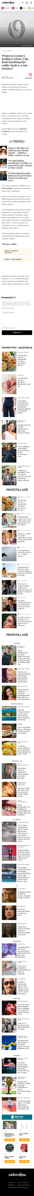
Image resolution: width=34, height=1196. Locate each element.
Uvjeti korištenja (23, 1182)
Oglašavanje (12, 1187)
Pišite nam (11, 1182)
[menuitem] (27, 3)
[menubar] (27, 3)
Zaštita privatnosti (24, 1185)
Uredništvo (11, 1185)
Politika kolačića (23, 1187)
